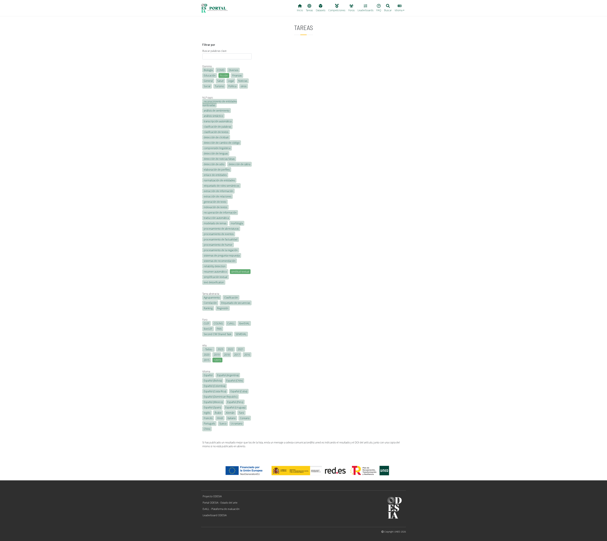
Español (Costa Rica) (215, 391)
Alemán (230, 413)
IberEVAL (244, 323)
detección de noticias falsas (219, 159)
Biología (208, 70)
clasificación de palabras (217, 126)
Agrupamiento (212, 297)
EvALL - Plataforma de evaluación (221, 509)
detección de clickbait (216, 137)
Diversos (233, 70)
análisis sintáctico (213, 116)
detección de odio (214, 164)
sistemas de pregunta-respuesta (222, 255)
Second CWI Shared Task (217, 334)
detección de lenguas (216, 153)
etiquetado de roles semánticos (221, 185)
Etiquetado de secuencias (235, 303)
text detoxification (214, 282)
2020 (206, 354)
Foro (204, 319)
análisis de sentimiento (216, 110)
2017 (237, 354)
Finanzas (237, 75)
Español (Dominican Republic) (220, 396)
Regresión (222, 308)
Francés (208, 418)
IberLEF (208, 329)
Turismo (219, 86)
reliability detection (214, 266)
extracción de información (218, 191)
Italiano (231, 418)
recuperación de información (220, 212)
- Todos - (208, 349)
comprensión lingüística (217, 148)
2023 (220, 349)
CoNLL (231, 323)
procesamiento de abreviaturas (221, 228)
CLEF (206, 323)
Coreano (244, 418)
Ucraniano (236, 423)
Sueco (222, 423)
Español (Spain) (212, 407)
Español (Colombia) (214, 386)
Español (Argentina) (228, 375)
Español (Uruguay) (235, 407)
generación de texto (215, 202)
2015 (206, 360)
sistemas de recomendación (219, 261)
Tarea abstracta (210, 293)
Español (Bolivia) (213, 380)
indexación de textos (215, 207)
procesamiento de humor (218, 244)
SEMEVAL (241, 334)
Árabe (218, 413)
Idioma (206, 371)
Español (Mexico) (213, 402)
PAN (219, 329)
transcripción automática (217, 121)
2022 (230, 349)
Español (208, 375)
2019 (217, 354)
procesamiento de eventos (219, 234)
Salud (220, 81)
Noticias (242, 81)
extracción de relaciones (217, 196)
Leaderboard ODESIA (215, 515)
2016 (247, 354)
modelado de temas (215, 223)
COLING (218, 323)
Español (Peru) (235, 402)
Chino (207, 429)
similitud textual (240, 271)
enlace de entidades (215, 175)
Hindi (220, 418)
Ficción (224, 75)
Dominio (207, 66)
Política (232, 86)
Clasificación (231, 297)
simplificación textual (215, 277)
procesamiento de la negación (221, 250)
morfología (237, 223)
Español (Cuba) (238, 391)
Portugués (209, 423)
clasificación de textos (216, 132)
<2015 (217, 360)
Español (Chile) (234, 380)
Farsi (241, 413)
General (208, 81)
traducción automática (216, 218)
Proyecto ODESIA (212, 496)
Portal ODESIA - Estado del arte (220, 502)
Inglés (207, 413)
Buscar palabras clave (214, 51)
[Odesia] (216, 8)
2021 (240, 349)
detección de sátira (239, 164)
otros (243, 86)
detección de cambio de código (221, 142)
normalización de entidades (219, 180)
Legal (231, 81)
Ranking (208, 308)
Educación (209, 75)
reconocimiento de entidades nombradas (219, 103)
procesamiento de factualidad (220, 239)
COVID (220, 70)
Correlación (210, 303)
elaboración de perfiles (217, 169)
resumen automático (215, 271)
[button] (399, 8)
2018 (227, 354)
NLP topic (207, 97)
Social (207, 86)
